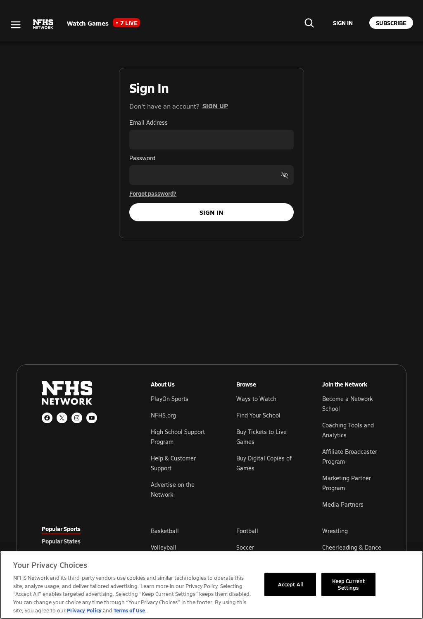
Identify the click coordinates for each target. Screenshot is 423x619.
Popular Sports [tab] (61, 528)
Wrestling (335, 531)
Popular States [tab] (61, 541)
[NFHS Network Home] (43, 24)
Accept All (290, 584)
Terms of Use (129, 610)
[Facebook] (47, 418)
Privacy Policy (84, 610)
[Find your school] (309, 22)
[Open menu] (15, 24)
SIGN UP (215, 105)
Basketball (165, 531)
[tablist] (83, 541)
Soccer (245, 547)
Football (247, 531)
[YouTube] (91, 418)
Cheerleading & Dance (351, 547)
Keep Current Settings (348, 584)
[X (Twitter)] (62, 418)
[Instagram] (76, 418)
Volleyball (163, 547)
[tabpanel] (266, 547)
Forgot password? (152, 193)
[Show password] (285, 175)
